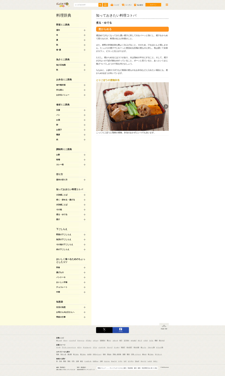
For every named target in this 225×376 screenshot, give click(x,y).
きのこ (155, 361)
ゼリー (79, 347)
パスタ (145, 340)
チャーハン (80, 340)
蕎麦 (156, 340)
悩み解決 (140, 5)
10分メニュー (97, 354)
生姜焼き (102, 340)
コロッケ (115, 340)
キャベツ (143, 361)
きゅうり (114, 361)
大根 (101, 361)
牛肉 (60, 361)
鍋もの (144, 354)
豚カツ (109, 340)
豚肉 (64, 361)
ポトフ (140, 340)
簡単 (57, 354)
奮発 (128, 354)
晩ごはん (151, 354)
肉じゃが (59, 340)
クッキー (117, 347)
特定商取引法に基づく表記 (149, 368)
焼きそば (162, 340)
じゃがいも (87, 361)
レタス (150, 361)
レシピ (116, 5)
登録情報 (130, 368)
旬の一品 (63, 354)
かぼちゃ (95, 361)
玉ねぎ (137, 361)
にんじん (107, 361)
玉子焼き (126, 340)
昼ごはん (83, 354)
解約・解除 (137, 368)
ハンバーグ (72, 340)
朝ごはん (76, 354)
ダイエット (158, 354)
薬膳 (124, 354)
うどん (151, 340)
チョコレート (87, 347)
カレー (65, 340)
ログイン (153, 5)
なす (125, 361)
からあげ (133, 340)
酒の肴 (70, 354)
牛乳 (73, 361)
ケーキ (58, 347)
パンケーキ (101, 347)
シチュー (95, 340)
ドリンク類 (159, 347)
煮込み (109, 354)
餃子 (121, 340)
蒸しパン (143, 347)
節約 (104, 354)
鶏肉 (69, 361)
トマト (120, 361)
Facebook (121, 331)
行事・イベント (136, 354)
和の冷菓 (136, 347)
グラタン (88, 340)
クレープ (109, 347)
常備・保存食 (117, 354)
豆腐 (77, 361)
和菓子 (123, 347)
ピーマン (131, 361)
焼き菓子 (129, 347)
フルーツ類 (151, 347)
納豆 (81, 361)
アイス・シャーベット (69, 347)
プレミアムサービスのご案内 (118, 368)
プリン (95, 347)
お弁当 (89, 354)
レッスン (129, 5)
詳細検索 (105, 4)
